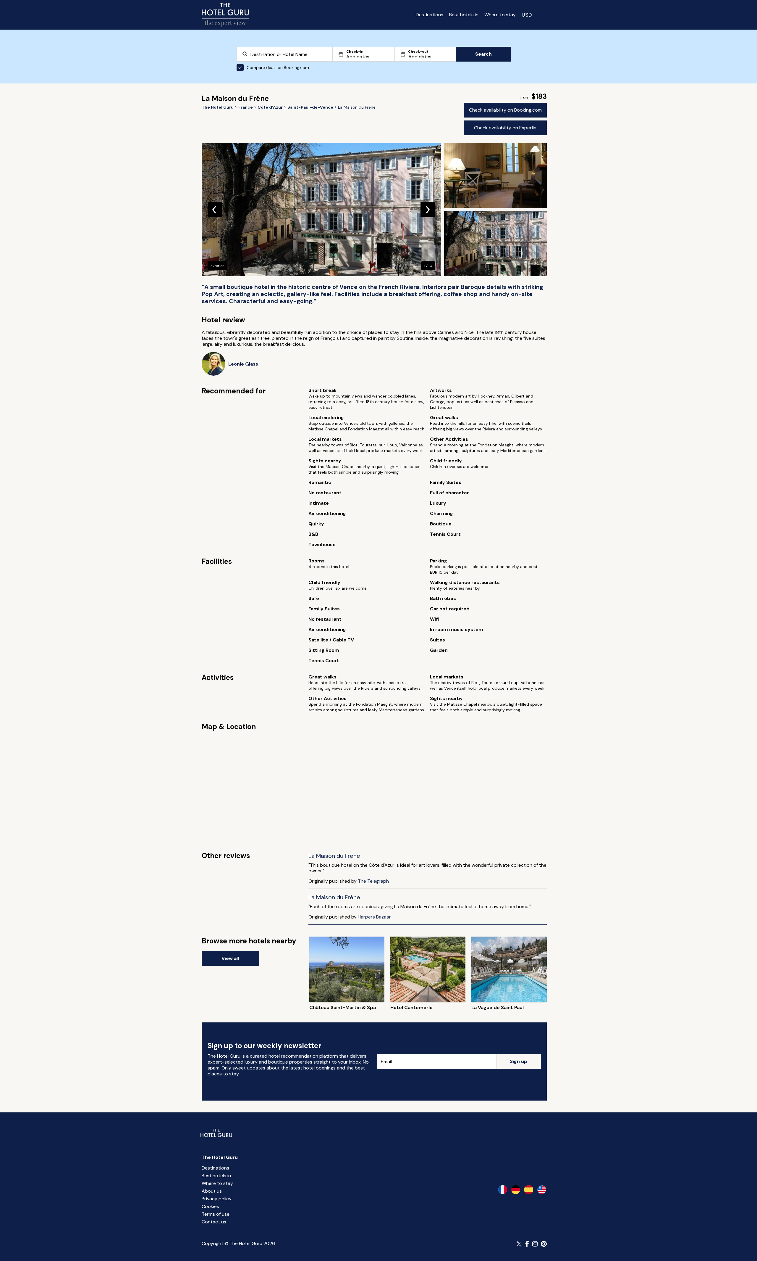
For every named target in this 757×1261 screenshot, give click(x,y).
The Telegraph (373, 881)
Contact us (214, 1222)
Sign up (518, 1061)
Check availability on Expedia (505, 128)
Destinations (429, 15)
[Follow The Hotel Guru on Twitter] (520, 1244)
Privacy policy (217, 1199)
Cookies (210, 1206)
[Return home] (225, 15)
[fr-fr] (503, 1190)
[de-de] (516, 1190)
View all (230, 958)
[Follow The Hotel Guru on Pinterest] (544, 1244)
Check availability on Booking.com (505, 110)
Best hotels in (463, 15)
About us (212, 1191)
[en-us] (542, 1190)
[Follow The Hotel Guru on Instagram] (535, 1244)
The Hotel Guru (220, 1157)
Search (483, 54)
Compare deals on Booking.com (278, 67)
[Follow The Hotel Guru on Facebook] (527, 1244)
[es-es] (529, 1190)
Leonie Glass (243, 364)
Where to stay (500, 15)
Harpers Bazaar (374, 917)
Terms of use (215, 1214)
